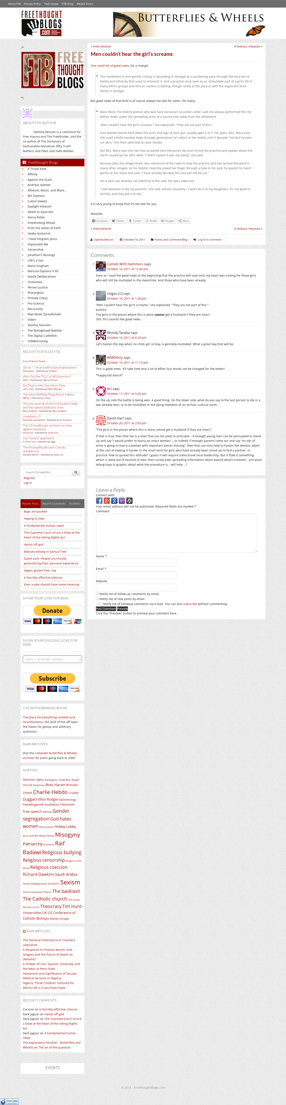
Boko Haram (55, 784)
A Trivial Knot (37, 169)
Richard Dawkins (38, 874)
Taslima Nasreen (39, 325)
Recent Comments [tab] (54, 503)
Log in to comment (210, 239)
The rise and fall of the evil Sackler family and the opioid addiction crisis (50, 405)
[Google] (114, 501)
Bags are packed (35, 511)
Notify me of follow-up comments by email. (129, 594)
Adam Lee (58, 454)
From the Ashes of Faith (44, 228)
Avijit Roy (65, 780)
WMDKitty (115, 357)
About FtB (14, 4)
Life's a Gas (35, 260)
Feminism (67, 804)
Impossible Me (38, 244)
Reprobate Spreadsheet (44, 314)
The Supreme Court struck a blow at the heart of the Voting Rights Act (52, 1023)
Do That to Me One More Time (44, 385)
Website (101, 581)
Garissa (47, 812)
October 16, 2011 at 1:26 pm (126, 298)
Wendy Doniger (59, 918)
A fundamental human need (44, 526)
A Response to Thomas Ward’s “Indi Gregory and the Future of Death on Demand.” (48, 954)
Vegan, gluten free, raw (40, 570)
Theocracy (51, 906)
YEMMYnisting (38, 341)
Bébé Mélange (55, 388)
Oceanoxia (35, 282)
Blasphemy (39, 785)
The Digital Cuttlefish (42, 336)
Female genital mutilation (41, 804)
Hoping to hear (34, 518)
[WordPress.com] (129, 501)
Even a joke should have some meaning (51, 584)
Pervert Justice (38, 287)
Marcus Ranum (50, 379)
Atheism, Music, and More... (47, 190)
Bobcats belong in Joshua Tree (45, 552)
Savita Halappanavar (35, 883)
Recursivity (35, 309)
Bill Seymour (36, 196)
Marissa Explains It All (43, 271)
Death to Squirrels (40, 212)
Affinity (32, 174)
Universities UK (35, 912)
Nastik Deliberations (42, 276)
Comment (103, 511)
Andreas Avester (39, 185)
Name (101, 556)
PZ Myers (53, 370)
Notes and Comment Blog (171, 239)
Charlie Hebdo (50, 791)
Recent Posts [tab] (30, 503)
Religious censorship (44, 860)
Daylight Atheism (40, 206)
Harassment (46, 827)
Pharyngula (36, 293)
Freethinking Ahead (41, 223)
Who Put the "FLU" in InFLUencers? (47, 376)
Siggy (53, 441)
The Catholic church (45, 898)
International (102, 46)
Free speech (32, 811)
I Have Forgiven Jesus (42, 239)
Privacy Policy (32, 4)
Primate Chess (38, 298)
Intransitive (36, 249)
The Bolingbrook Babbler (45, 330)
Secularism (53, 883)
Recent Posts (85, 4)
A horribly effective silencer (43, 577)
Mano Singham (38, 266)
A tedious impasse (247, 46)
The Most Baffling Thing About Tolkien (48, 394)
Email (101, 569)
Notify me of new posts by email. (122, 599)
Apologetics (51, 780)
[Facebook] (99, 501)
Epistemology (67, 799)
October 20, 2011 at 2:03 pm (126, 423)
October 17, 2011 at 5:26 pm (126, 394)
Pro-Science (36, 303)
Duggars (30, 799)
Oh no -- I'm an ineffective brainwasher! (50, 367)
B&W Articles (38, 931)
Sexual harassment (33, 892)
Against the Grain (40, 180)
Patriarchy (33, 844)
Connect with (105, 495)
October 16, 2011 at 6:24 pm (126, 338)
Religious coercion (48, 867)
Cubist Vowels (37, 201)
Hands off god (34, 544)
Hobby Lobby (65, 826)
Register (29, 478)
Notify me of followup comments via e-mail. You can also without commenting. (165, 604)
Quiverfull (48, 844)
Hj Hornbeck (66, 419)
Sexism (70, 882)
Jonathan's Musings (41, 255)
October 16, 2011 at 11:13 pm (127, 362)
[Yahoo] (122, 501)
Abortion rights (33, 780)
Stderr (32, 320)
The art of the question (54, 1047)
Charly (47, 397)
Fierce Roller (36, 217)
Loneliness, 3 (32, 416)
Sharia (48, 892)
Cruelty (73, 793)
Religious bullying (61, 852)
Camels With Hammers (125, 264)
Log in (28, 483)
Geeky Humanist (39, 233)
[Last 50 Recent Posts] (34, 361)
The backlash (66, 891)
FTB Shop (67, 4)
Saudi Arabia (66, 874)
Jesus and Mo (30, 835)
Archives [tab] (74, 503)
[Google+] (106, 501)
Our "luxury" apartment (38, 438)
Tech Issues (51, 4)
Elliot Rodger (48, 799)
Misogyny (67, 834)
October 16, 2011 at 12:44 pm (127, 269)
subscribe (190, 604)
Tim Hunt (71, 906)
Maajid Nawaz (46, 835)
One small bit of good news (110, 66)
